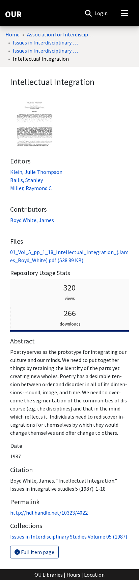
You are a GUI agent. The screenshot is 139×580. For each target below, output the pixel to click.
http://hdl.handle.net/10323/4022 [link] (49, 512)
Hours (73, 574)
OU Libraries (48, 574)
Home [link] (12, 34)
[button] (88, 13)
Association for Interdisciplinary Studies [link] (60, 34)
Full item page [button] (37, 552)
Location (94, 574)
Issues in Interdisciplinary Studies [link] (46, 42)
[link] (68, 536)
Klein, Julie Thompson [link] (36, 172)
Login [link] (101, 13)
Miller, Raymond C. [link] (31, 188)
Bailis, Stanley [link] (26, 180)
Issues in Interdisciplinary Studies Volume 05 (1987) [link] (46, 50)
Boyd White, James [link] (32, 220)
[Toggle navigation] (124, 13)
